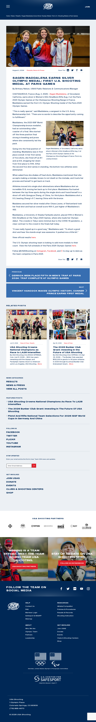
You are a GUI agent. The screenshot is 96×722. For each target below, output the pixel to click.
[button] (68, 70)
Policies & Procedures (66, 609)
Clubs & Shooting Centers (24, 489)
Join (87, 7)
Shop (9, 493)
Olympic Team (31, 631)
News (13, 16)
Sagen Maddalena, (58, 94)
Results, (30, 70)
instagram (13, 446)
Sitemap (28, 619)
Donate (11, 482)
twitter (11, 436)
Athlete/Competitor (65, 606)
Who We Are (30, 628)
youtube (12, 443)
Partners (28, 635)
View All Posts (16, 389)
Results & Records (65, 612)
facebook (13, 432)
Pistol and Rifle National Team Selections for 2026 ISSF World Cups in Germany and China (46, 417)
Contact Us (29, 606)
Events (11, 485)
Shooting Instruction (65, 615)
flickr (10, 439)
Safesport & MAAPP (33, 615)
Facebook (51, 251)
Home (8, 16)
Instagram (41, 251)
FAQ (27, 609)
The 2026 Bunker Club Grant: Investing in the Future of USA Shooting (45, 410)
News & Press (38, 70)
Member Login (31, 612)
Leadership (30, 638)
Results (18, 16)
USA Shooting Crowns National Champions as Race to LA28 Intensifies (45, 402)
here (34, 237)
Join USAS (13, 478)
